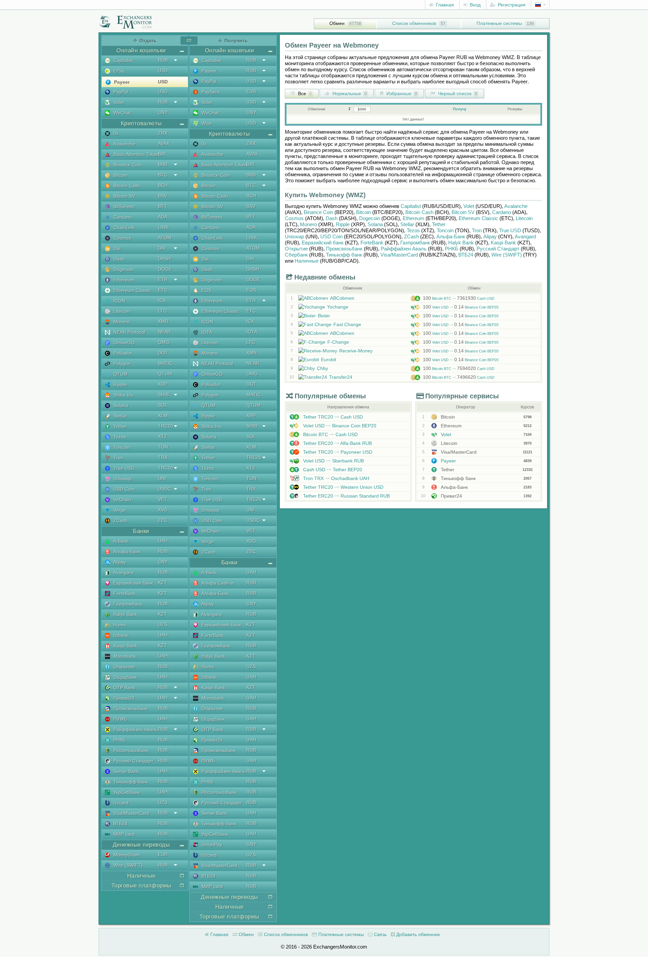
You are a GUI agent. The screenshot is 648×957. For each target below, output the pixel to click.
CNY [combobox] (163, 112)
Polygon (121, 363)
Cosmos (121, 238)
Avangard (123, 572)
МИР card (123, 834)
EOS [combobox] (251, 290)
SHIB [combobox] (163, 394)
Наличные (307, 261)
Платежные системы (499, 23)
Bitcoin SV (123, 196)
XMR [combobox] (163, 321)
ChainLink (123, 227)
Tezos (119, 437)
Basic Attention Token (135, 154)
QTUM (120, 374)
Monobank (124, 656)
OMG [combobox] (163, 342)
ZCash (120, 520)
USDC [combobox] (164, 488)
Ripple (119, 384)
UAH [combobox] (163, 540)
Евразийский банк (132, 583)
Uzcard (120, 802)
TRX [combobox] (162, 457)
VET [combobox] (162, 499)
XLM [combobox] (163, 415)
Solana (120, 405)
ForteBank (124, 593)
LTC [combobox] (162, 311)
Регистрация (510, 4)
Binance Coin (127, 164)
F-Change (338, 342)
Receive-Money (356, 350)
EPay (118, 71)
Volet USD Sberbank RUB (333, 460)
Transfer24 (340, 377)
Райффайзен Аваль (134, 729)
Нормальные (349, 93)
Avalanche (123, 144)
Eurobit (328, 359)
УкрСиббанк (126, 792)
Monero (121, 321)
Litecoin (121, 311)
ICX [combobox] (162, 300)
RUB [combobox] (163, 60)
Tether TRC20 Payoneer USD (337, 452)
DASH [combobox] (164, 258)
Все (304, 93)
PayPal (120, 92)
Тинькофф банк (130, 782)
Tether (119, 426)
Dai (116, 248)
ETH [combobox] (162, 279)
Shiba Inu (123, 395)
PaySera (210, 92)
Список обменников (414, 23)
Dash (118, 259)
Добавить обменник (417, 934)
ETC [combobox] (162, 290)
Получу (459, 109)
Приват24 (123, 698)
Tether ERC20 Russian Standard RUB (346, 496)
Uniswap (122, 478)
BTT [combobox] (162, 206)
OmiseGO (123, 342)
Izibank (120, 635)
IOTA (206, 332)
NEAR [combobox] (164, 332)
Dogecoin (123, 269)
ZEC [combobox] (162, 520)
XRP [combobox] (162, 384)
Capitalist (122, 60)
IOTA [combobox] (251, 332)
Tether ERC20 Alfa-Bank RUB (337, 443)
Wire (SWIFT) (127, 865)
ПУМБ (119, 719)
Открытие (123, 666)
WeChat (121, 112)
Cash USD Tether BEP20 (332, 469)
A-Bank (120, 541)
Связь (380, 934)
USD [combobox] (163, 70)
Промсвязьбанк (129, 708)
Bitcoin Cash (126, 185)
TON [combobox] (163, 447)
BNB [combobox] (162, 164)
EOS (205, 290)
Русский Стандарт (132, 761)
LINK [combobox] (163, 227)
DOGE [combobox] (165, 269)
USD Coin (123, 489)
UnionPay (211, 844)
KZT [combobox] (162, 582)
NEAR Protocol (128, 332)
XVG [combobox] (163, 509)
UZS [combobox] (162, 624)
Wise (206, 123)
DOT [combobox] (163, 352)
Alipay (119, 562)
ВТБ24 (120, 823)
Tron (117, 457)
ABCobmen (342, 298)
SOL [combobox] (162, 405)
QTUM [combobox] (165, 373)
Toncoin (121, 447)
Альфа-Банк (126, 551)
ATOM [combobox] (164, 237)
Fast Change (347, 324)
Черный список (457, 93)
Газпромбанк (127, 604)
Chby (322, 368)
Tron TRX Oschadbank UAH (335, 478)
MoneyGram (126, 854)
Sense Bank (125, 771)
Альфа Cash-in (217, 583)
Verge (119, 510)
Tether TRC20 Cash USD (332, 417)
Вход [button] (474, 4)
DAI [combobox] (162, 248)
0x (115, 133)
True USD (123, 468)
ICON (118, 300)
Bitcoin (120, 175)
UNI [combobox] (162, 478)
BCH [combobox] (163, 185)
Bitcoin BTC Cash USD (458, 298)
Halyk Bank (124, 614)
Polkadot (122, 353)
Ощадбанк (124, 677)
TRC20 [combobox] (165, 426)
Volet (118, 102)
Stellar (119, 416)
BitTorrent (123, 206)
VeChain (121, 499)
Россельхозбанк (130, 750)
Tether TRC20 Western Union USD (342, 487)
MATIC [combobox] (165, 363)
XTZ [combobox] (162, 436)
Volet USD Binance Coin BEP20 (460, 307)
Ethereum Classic (131, 290)
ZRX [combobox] (162, 133)
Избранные (401, 93)
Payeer (121, 82)
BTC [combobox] (162, 175)
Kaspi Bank (124, 645)
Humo (119, 625)
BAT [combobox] (162, 154)
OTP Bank (123, 687)
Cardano (122, 217)
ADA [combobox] (162, 216)
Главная (444, 4)
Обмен (337, 23)
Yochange (337, 307)
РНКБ (119, 740)
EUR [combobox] (163, 854)
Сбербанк (296, 255)
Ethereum (123, 280)
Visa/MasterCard (130, 813)
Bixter (324, 315)
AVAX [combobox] (163, 143)
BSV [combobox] (162, 195)
